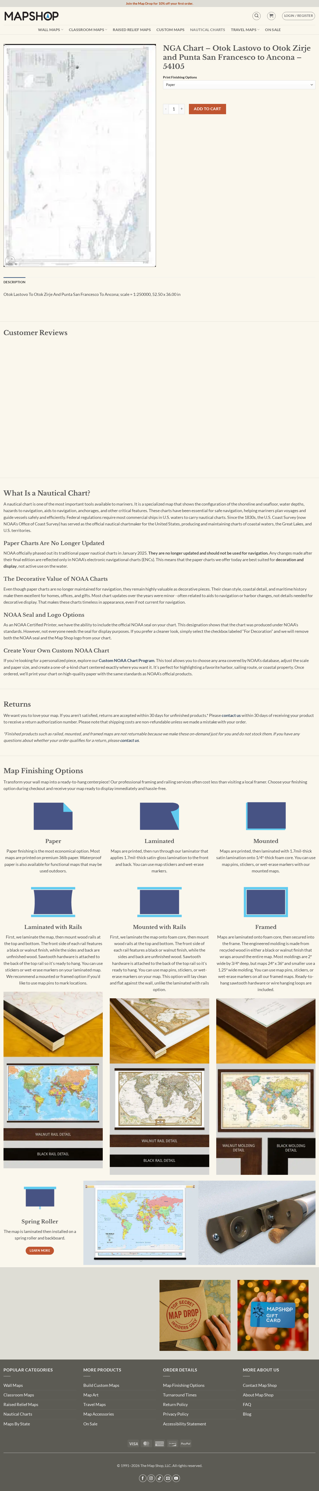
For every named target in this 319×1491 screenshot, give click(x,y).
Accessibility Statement (184, 1423)
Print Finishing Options (180, 77)
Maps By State (17, 1423)
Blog (247, 1414)
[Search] (256, 16)
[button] (271, 16)
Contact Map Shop (260, 1385)
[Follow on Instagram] (151, 1478)
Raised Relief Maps (132, 30)
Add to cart (207, 108)
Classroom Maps (86, 29)
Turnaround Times (180, 1394)
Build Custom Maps (101, 1385)
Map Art (91, 1394)
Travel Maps (244, 29)
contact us (231, 715)
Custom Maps (170, 30)
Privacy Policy (175, 1414)
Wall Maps (49, 29)
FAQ (247, 1404)
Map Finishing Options (184, 1385)
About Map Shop (258, 1394)
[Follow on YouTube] (176, 1478)
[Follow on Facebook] (143, 1478)
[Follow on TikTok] (159, 1478)
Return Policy (175, 1404)
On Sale (273, 30)
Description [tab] (14, 282)
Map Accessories (98, 1414)
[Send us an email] (168, 1478)
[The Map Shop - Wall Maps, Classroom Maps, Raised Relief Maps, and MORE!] (32, 16)
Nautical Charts (207, 30)
